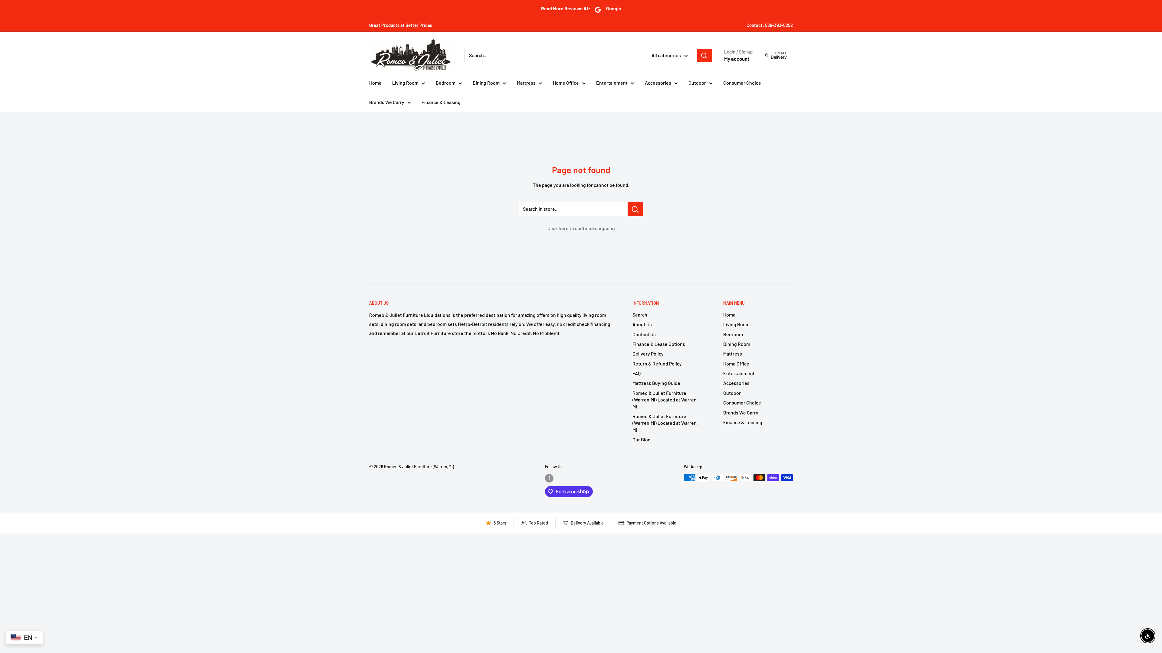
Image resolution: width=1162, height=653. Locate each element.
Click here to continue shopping (581, 228)
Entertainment (612, 83)
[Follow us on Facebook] (549, 478)
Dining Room (486, 83)
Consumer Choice (742, 83)
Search (639, 314)
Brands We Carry (386, 102)
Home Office (566, 83)
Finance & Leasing (441, 102)
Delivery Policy (648, 353)
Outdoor (697, 83)
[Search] (704, 55)
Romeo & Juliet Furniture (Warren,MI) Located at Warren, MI (665, 399)
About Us (642, 324)
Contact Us (644, 334)
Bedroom (445, 83)
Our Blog (641, 439)
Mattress (526, 83)
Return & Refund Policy (657, 363)
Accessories (658, 83)
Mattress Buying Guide (656, 383)
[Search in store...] (635, 209)
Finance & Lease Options (658, 344)
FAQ (636, 373)
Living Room (405, 83)
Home (375, 83)
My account (736, 59)
